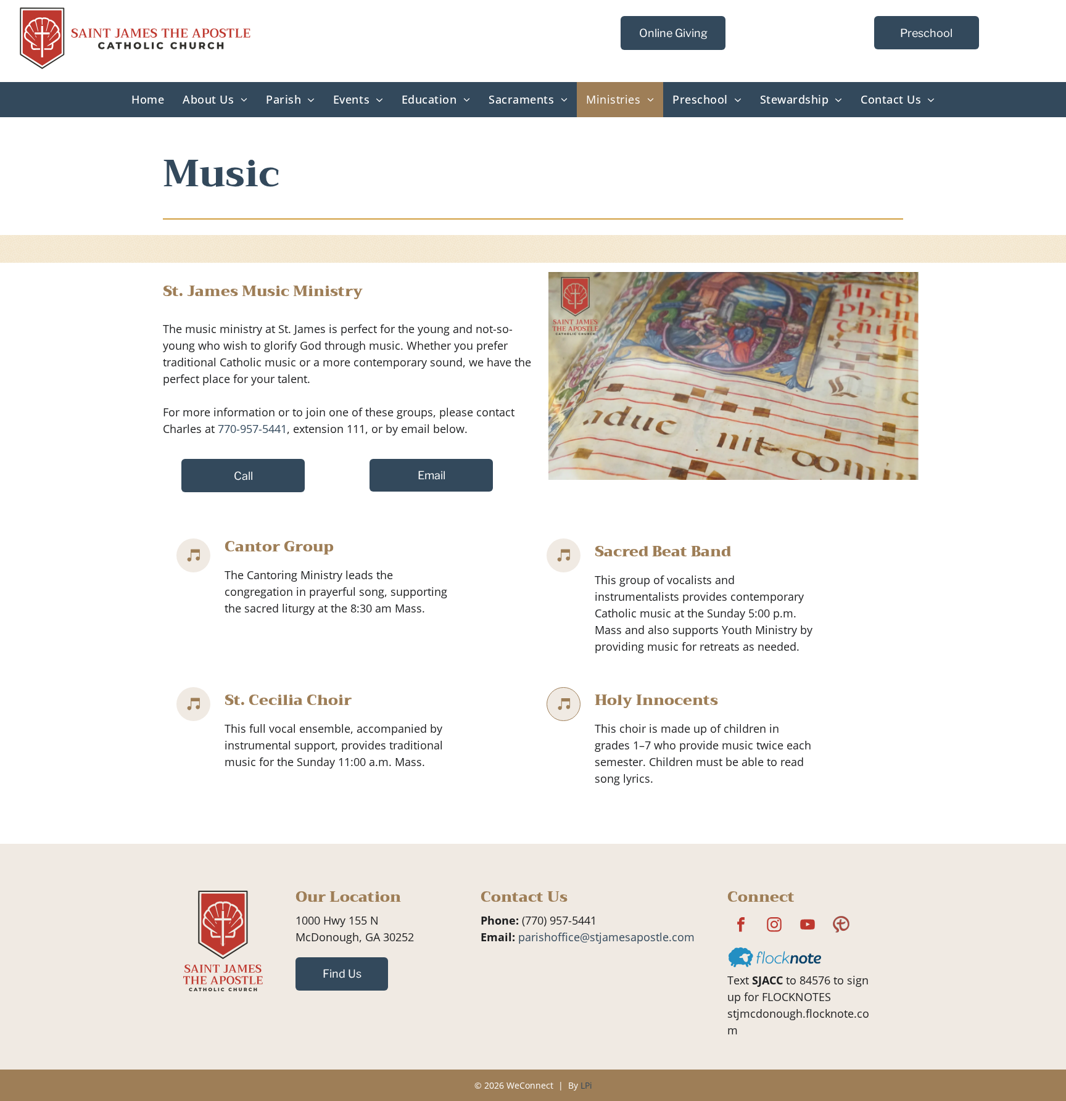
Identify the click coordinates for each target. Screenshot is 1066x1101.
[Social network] (840, 926)
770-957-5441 (252, 428)
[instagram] (774, 926)
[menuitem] (147, 99)
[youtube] (807, 926)
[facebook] (740, 926)
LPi (586, 1085)
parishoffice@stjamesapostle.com (606, 937)
